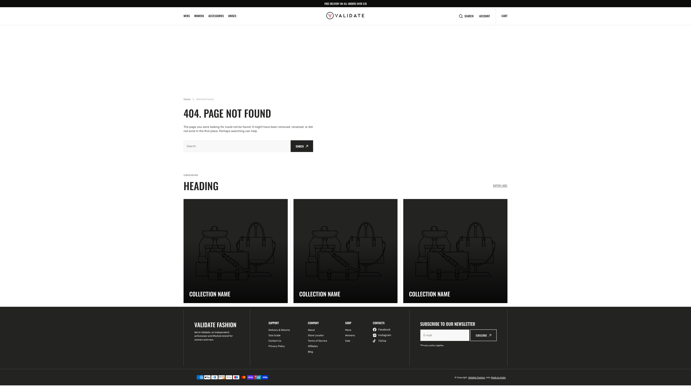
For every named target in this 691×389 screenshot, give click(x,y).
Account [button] (484, 16)
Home (187, 99)
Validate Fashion (476, 377)
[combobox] (237, 146)
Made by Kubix (498, 377)
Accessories (216, 16)
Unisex (232, 16)
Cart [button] (504, 16)
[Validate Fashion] (345, 16)
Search (468, 16)
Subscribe (481, 335)
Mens (187, 16)
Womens (199, 16)
